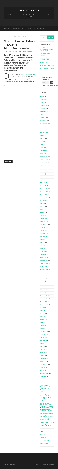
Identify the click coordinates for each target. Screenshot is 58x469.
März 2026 (43, 147)
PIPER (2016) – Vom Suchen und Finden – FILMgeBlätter (45, 396)
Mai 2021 (42, 316)
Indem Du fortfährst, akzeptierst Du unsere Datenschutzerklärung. (48, 85)
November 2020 (44, 334)
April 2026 (42, 144)
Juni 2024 (42, 206)
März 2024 (43, 215)
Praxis (41, 114)
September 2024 (44, 197)
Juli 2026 (42, 135)
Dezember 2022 (44, 260)
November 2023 (44, 227)
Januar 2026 (43, 153)
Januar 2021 (43, 328)
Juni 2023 (42, 242)
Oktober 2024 (43, 194)
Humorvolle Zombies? (45, 419)
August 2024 (43, 200)
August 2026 (43, 132)
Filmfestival (43, 99)
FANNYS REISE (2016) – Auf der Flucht (46, 399)
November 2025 (44, 159)
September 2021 (44, 304)
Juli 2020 (42, 343)
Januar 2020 (43, 361)
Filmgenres (43, 102)
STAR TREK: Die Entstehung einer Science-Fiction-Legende (46, 49)
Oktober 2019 (43, 370)
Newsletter (16, 28)
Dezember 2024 (44, 188)
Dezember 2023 (44, 224)
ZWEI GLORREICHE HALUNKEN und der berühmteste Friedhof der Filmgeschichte (46, 60)
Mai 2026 (42, 141)
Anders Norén (45, 464)
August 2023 (43, 236)
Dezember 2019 (44, 364)
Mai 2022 (42, 281)
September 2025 (44, 165)
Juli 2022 (42, 275)
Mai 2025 (42, 174)
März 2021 (43, 322)
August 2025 (43, 168)
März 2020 (43, 355)
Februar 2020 (43, 358)
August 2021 (43, 307)
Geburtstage (43, 111)
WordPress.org (44, 443)
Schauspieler (43, 120)
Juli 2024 (42, 203)
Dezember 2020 (44, 331)
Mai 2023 (42, 245)
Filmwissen (43, 108)
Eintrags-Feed (43, 437)
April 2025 (42, 177)
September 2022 (44, 269)
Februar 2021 (43, 325)
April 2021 (42, 319)
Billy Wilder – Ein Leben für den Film (47, 69)
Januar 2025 (43, 185)
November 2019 (44, 367)
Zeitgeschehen (43, 123)
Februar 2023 (43, 254)
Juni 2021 (42, 313)
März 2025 (43, 180)
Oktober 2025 (43, 162)
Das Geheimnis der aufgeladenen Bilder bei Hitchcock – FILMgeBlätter (47, 405)
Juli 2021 (42, 310)
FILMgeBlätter (29, 10)
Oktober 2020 (43, 337)
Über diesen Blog (39, 28)
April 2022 (42, 284)
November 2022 (44, 263)
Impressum (7, 28)
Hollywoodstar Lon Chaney (47, 65)
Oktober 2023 (43, 230)
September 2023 (44, 233)
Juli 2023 (42, 239)
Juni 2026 (42, 138)
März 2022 (43, 287)
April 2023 (42, 248)
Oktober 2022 (43, 266)
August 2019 (43, 376)
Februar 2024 (43, 218)
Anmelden (42, 434)
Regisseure (42, 117)
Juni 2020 (42, 346)
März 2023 (43, 251)
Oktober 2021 (43, 301)
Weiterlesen (8, 161)
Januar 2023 (43, 257)
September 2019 (44, 373)
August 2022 (43, 272)
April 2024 (42, 212)
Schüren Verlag (27, 28)
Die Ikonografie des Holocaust (45, 54)
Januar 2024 (43, 221)
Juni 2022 (42, 278)
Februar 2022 (43, 290)
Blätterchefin (17, 51)
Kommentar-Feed (44, 440)
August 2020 (43, 340)
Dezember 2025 (44, 156)
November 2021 (44, 298)
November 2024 (44, 191)
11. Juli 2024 (7, 51)
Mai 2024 (42, 209)
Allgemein (42, 96)
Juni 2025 (42, 171)
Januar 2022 (43, 293)
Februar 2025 (43, 182)
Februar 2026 (43, 150)
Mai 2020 (42, 349)
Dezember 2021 (44, 295)
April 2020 (42, 352)
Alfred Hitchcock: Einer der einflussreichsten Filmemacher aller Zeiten (46, 409)
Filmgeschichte (44, 105)
